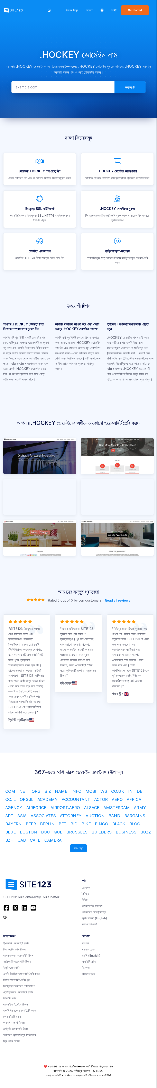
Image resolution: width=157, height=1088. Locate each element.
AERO (117, 799)
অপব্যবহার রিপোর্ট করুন (85, 1075)
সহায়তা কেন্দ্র (88, 949)
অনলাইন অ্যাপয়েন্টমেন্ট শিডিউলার (19, 1035)
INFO (76, 791)
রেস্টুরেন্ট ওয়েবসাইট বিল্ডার (15, 1029)
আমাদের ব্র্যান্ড (88, 974)
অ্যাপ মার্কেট (94, 918)
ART (9, 815)
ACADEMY (47, 799)
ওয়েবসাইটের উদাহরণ (92, 906)
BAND (114, 815)
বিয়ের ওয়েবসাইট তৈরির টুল (16, 980)
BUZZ (145, 832)
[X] (15, 908)
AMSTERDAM (116, 807)
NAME (61, 791)
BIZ (48, 791)
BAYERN (13, 823)
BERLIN (47, 823)
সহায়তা (89, 10)
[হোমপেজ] (49, 10)
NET (23, 791)
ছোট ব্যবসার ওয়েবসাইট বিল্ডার (18, 992)
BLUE (10, 832)
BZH (9, 840)
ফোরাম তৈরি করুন (12, 1017)
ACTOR (101, 799)
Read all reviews (117, 600)
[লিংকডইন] (24, 908)
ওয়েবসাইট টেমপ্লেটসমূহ (94, 912)
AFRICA (134, 799)
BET (62, 823)
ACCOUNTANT (76, 799)
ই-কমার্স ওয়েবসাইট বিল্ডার (16, 943)
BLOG (134, 823)
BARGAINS (134, 815)
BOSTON (28, 832)
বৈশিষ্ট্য (85, 894)
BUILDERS (102, 832)
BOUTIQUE (51, 832)
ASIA (22, 815)
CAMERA (53, 840)
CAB (22, 840)
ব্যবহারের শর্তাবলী (53, 1075)
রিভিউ (84, 900)
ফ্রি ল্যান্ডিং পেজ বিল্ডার (14, 949)
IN (130, 791)
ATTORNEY (71, 815)
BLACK (118, 823)
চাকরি (91, 955)
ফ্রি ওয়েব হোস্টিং (11, 1041)
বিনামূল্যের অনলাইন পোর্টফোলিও (19, 986)
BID (74, 823)
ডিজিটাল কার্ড (9, 998)
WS (103, 791)
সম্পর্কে (85, 943)
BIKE (86, 823)
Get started (135, 10)
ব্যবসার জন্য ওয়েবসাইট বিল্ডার (18, 955)
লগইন (114, 10)
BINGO (101, 823)
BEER (31, 823)
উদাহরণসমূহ (72, 10)
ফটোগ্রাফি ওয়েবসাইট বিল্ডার (17, 961)
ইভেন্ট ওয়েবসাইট (11, 968)
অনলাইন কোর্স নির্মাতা (14, 1023)
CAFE (35, 840)
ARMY (140, 807)
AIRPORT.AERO (65, 807)
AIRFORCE (36, 807)
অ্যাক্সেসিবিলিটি (105, 1075)
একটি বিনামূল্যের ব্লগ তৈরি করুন (19, 1010)
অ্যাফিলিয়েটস (89, 961)
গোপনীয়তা (68, 1075)
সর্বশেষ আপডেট (89, 924)
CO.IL (10, 799)
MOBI (90, 791)
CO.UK (117, 791)
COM (10, 791)
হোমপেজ (86, 888)
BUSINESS (126, 832)
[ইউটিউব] (33, 908)
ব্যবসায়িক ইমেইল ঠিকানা (15, 1004)
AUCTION (95, 815)
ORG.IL (26, 799)
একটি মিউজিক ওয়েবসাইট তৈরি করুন (21, 974)
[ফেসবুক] (6, 908)
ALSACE (91, 807)
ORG (36, 791)
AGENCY (13, 807)
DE (139, 791)
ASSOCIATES (43, 815)
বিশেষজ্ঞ (86, 968)
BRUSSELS (76, 832)
